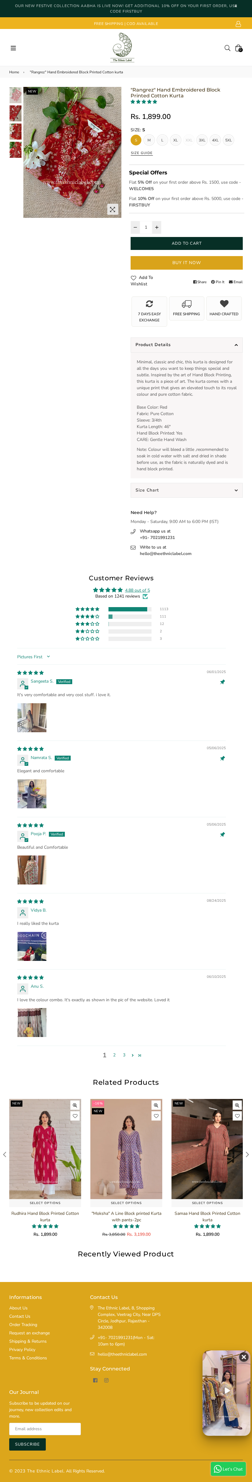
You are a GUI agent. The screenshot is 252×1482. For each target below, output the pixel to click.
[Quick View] (75, 1105)
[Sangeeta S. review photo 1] (32, 718)
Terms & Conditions (28, 1358)
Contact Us (19, 1316)
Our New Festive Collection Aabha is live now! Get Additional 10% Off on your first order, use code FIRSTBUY (126, 8)
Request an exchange (29, 1333)
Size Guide (142, 153)
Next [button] (113, 152)
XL (175, 140)
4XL (215, 140)
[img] (30, 673)
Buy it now (186, 263)
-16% (17, 1103)
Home (14, 72)
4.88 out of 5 (137, 590)
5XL (228, 140)
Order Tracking (23, 1325)
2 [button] (114, 1055)
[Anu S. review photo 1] (32, 1022)
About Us (18, 1308)
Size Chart (147, 490)
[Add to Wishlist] (75, 1116)
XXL (189, 140)
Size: (138, 130)
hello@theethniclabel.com (165, 554)
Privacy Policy (22, 1350)
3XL (202, 140)
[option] (72, 152)
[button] (144, 102)
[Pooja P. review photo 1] (32, 870)
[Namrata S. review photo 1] (32, 794)
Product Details (153, 345)
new (32, 91)
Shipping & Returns (28, 1341)
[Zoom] (112, 209)
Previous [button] (31, 152)
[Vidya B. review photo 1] (32, 946)
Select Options (45, 1203)
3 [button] (124, 1055)
